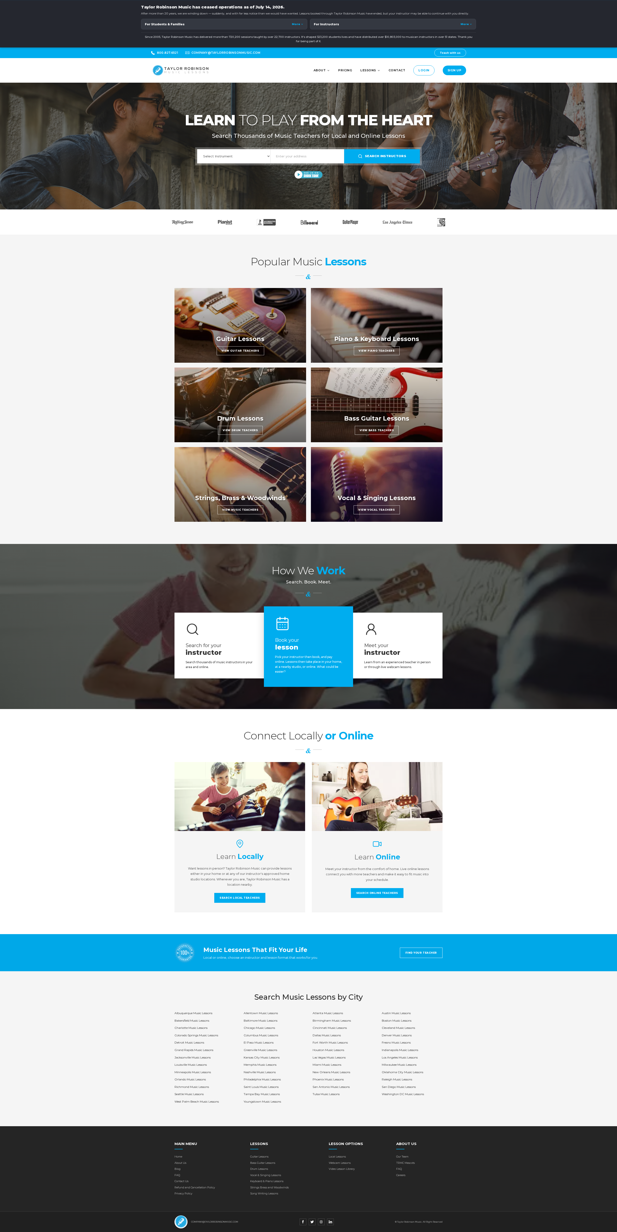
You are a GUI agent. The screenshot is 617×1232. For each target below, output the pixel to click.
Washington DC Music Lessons (403, 1094)
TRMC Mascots (405, 1163)
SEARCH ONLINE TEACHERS (377, 893)
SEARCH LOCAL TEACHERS (240, 897)
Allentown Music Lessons (261, 1013)
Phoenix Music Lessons (328, 1079)
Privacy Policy (183, 1193)
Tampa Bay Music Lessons (262, 1094)
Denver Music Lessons (397, 1035)
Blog (177, 1169)
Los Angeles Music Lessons (400, 1057)
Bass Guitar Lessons (262, 1163)
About (320, 70)
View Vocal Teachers (376, 509)
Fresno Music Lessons (396, 1042)
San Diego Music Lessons (399, 1087)
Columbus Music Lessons (261, 1035)
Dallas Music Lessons (327, 1035)
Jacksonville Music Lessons (192, 1057)
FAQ (177, 1175)
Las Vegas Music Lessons (329, 1057)
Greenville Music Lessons (260, 1050)
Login (423, 70)
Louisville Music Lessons (190, 1064)
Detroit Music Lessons (189, 1042)
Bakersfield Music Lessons (191, 1020)
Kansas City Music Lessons (262, 1057)
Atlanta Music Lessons (328, 1013)
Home (178, 1156)
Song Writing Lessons (264, 1193)
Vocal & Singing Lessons (265, 1175)
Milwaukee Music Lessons (399, 1064)
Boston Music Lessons (396, 1020)
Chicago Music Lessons (259, 1028)
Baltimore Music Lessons (260, 1020)
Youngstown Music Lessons (262, 1101)
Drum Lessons (259, 1169)
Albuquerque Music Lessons (193, 1013)
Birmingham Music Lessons (332, 1020)
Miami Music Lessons (327, 1064)
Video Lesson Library (342, 1169)
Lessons (368, 70)
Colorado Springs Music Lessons (196, 1035)
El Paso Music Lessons (259, 1042)
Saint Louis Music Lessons (261, 1087)
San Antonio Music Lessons (331, 1087)
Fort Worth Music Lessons (330, 1042)
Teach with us (450, 52)
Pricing (345, 70)
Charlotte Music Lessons (191, 1028)
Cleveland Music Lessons (398, 1028)
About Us (180, 1163)
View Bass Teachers (377, 430)
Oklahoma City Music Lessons (402, 1072)
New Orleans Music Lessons (331, 1072)
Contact (397, 70)
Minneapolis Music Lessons (192, 1072)
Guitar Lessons (259, 1156)
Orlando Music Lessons (190, 1079)
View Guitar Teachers (240, 350)
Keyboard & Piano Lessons (266, 1181)
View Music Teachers (240, 509)
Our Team (402, 1156)
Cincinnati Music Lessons (330, 1028)
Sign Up (454, 70)
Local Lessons (337, 1156)
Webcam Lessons (340, 1163)
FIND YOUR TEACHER (421, 952)
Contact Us (181, 1181)
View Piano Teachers (377, 350)
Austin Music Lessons (396, 1013)
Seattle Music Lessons (189, 1094)
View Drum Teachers (240, 430)
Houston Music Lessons (328, 1050)
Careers (400, 1175)
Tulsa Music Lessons (326, 1094)
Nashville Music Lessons (260, 1072)
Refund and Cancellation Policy (194, 1187)
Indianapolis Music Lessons (400, 1050)
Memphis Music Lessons (260, 1064)
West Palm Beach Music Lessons (196, 1101)
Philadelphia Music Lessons (262, 1079)
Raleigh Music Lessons (397, 1079)
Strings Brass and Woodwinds (269, 1187)
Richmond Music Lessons (191, 1087)
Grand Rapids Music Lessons (193, 1050)
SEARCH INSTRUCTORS (385, 156)
